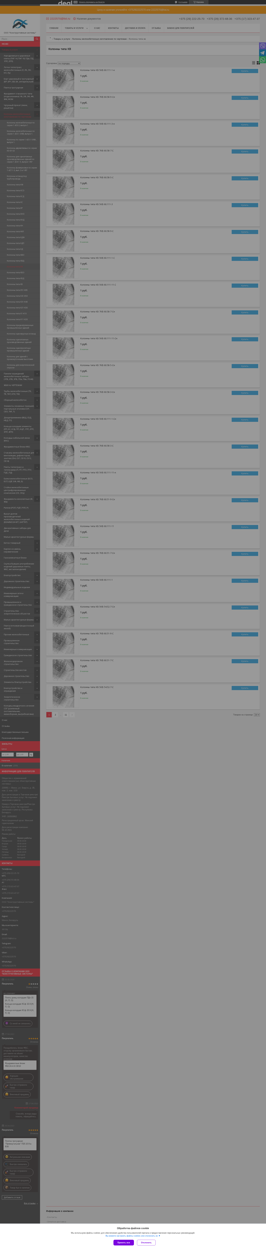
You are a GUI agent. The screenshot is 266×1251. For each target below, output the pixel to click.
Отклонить (146, 1242)
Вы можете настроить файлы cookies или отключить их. (132, 1236)
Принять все (123, 1242)
